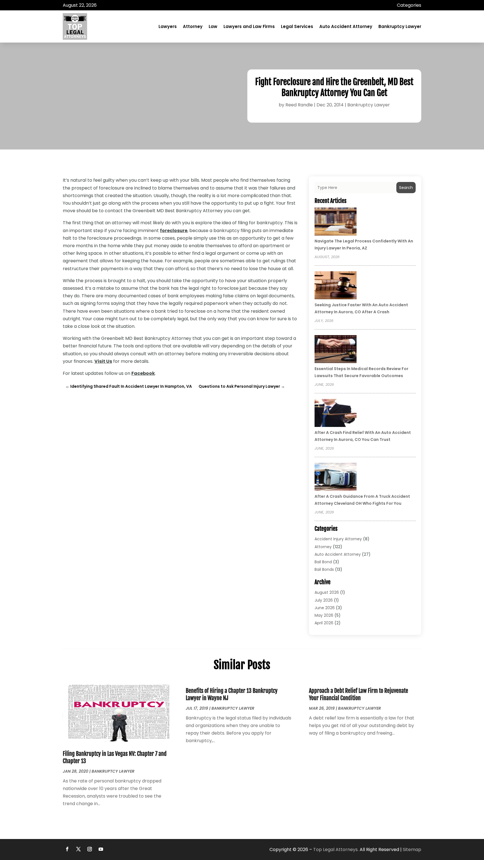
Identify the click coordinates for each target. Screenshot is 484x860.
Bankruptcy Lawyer (399, 26)
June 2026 (325, 608)
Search (406, 187)
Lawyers (168, 26)
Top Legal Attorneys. (336, 849)
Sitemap (412, 849)
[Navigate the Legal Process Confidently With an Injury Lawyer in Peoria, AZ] (336, 222)
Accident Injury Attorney (338, 539)
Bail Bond (323, 562)
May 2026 (324, 615)
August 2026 (327, 592)
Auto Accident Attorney (345, 26)
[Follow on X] (78, 849)
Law (213, 26)
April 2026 (324, 623)
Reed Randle (299, 105)
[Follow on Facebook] (67, 849)
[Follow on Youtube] (100, 849)
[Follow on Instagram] (89, 849)
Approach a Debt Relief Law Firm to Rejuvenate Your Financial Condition (358, 694)
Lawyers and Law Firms (249, 26)
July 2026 (324, 600)
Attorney (193, 26)
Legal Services (297, 26)
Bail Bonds (324, 569)
